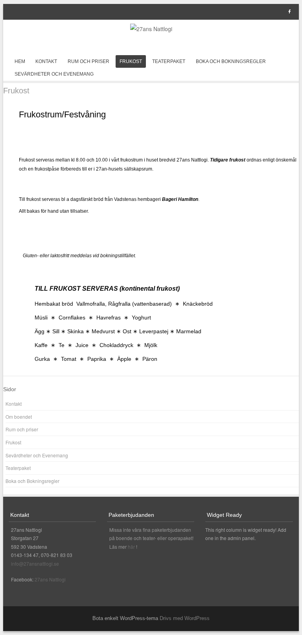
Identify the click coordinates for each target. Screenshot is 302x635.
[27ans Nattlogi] (151, 29)
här (132, 546)
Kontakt (46, 61)
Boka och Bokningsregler (231, 61)
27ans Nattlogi (50, 579)
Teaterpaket (168, 61)
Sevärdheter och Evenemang (54, 74)
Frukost (131, 61)
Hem (20, 61)
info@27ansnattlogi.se (35, 563)
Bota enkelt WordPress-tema (125, 618)
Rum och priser (88, 61)
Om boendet (19, 416)
